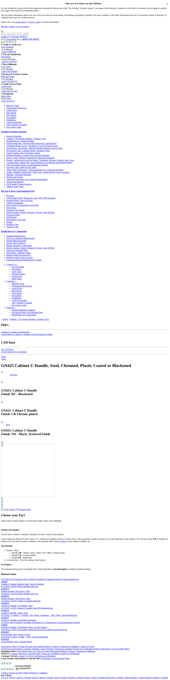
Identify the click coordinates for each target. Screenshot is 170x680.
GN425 (62, 541)
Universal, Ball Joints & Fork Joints (21, 167)
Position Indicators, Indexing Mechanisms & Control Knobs (31, 143)
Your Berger (11, 39)
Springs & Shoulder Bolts (17, 250)
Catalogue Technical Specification (15, 332)
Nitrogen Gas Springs (15, 210)
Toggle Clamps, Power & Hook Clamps (23, 153)
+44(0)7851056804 (9, 71)
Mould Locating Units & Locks (19, 257)
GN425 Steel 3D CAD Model (13, 352)
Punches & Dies (13, 215)
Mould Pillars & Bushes (16, 241)
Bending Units (12, 224)
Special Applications (15, 182)
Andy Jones (6, 67)
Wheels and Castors (14, 177)
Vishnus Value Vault (14, 186)
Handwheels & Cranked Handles (20, 141)
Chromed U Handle (75, 678)
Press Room (11, 115)
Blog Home (11, 113)
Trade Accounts (26, 646)
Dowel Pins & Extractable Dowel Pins (22, 205)
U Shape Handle (145, 678)
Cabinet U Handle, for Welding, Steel (17, 604)
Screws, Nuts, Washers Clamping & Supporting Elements (30, 158)
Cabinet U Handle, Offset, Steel (14, 611)
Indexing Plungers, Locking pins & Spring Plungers (28, 155)
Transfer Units (12, 227)
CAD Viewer (9, 509)
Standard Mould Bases (15, 236)
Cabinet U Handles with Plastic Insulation (18, 619)
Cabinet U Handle (23, 678)
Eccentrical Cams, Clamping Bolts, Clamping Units (28, 151)
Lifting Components (14, 203)
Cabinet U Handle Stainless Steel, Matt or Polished (22, 583)
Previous (13, 375)
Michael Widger (7, 76)
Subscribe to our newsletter (112, 649)
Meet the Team (12, 105)
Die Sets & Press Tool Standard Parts (18, 191)
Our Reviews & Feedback (12, 649)
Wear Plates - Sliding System (18, 253)
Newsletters (11, 117)
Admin (26, 673)
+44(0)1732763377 (9, 61)
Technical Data (24, 509)
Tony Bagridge (7, 47)
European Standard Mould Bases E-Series (24, 260)
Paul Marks (6, 57)
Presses (9, 222)
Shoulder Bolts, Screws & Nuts (19, 200)
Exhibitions (11, 120)
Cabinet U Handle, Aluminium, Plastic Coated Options (24, 626)
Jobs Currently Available (16, 125)
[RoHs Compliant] (2, 372)
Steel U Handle (60, 678)
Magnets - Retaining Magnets (18, 174)
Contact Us (5, 36)
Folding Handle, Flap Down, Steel (15, 590)
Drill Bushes (11, 217)
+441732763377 (8, 101)
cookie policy (20, 22)
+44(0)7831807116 (9, 81)
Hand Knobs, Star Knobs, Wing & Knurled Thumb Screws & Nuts (34, 148)
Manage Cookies (8, 26)
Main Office (6, 96)
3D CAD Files (7, 349)
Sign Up (15, 646)
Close (3, 357)
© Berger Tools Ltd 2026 (11, 673)
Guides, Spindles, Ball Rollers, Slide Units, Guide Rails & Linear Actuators (38, 172)
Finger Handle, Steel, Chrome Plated (16, 640)
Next (8, 375)
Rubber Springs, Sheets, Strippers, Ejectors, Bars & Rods (30, 212)
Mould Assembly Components (19, 245)
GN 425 (4, 678)
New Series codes (13, 127)
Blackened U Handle (114, 678)
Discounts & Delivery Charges (46, 646)
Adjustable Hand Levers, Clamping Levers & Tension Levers (32, 146)
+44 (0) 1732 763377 (30, 39)
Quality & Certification (83, 649)
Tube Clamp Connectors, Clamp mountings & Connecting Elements (34, 170)
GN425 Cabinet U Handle (42, 678)
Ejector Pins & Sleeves (16, 243)
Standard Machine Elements (14, 132)
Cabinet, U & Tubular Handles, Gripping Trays (26, 139)
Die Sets (9, 196)
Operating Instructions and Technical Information (27, 179)
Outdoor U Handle (160, 678)
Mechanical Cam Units (16, 220)
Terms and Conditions (64, 649)
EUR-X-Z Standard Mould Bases (20, 238)
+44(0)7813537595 (9, 91)
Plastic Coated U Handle (94, 678)
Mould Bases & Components (14, 231)
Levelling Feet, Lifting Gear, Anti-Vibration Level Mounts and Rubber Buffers (39, 163)
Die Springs (11, 208)
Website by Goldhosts (38, 673)
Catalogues (64, 646)
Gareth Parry (6, 86)
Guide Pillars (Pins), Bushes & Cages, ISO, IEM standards (31, 198)
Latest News (11, 110)
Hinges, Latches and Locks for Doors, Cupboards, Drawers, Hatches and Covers (40, 160)
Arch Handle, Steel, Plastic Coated (15, 633)
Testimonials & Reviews (16, 108)
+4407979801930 (8, 52)
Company (15, 36)
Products (23, 36)
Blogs (126, 649)
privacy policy (35, 22)
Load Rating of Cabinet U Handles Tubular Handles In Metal (26, 334)
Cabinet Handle (130, 678)
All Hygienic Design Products (19, 184)
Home (5, 319)
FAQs (91, 646)
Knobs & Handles (14, 136)
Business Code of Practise (43, 649)
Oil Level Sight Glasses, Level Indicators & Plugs (27, 165)
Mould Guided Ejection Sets (18, 255)
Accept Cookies (22, 26)
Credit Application (14, 122)
